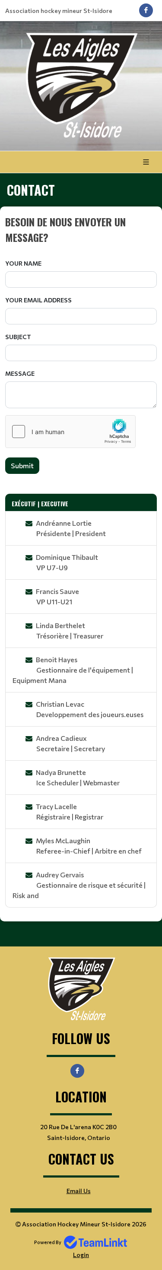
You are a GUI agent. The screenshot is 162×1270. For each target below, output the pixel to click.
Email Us (79, 1190)
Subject (18, 336)
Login (81, 1254)
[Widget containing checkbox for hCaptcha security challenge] (70, 431)
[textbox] (81, 229)
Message (20, 373)
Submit (22, 465)
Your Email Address (38, 300)
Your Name (23, 263)
